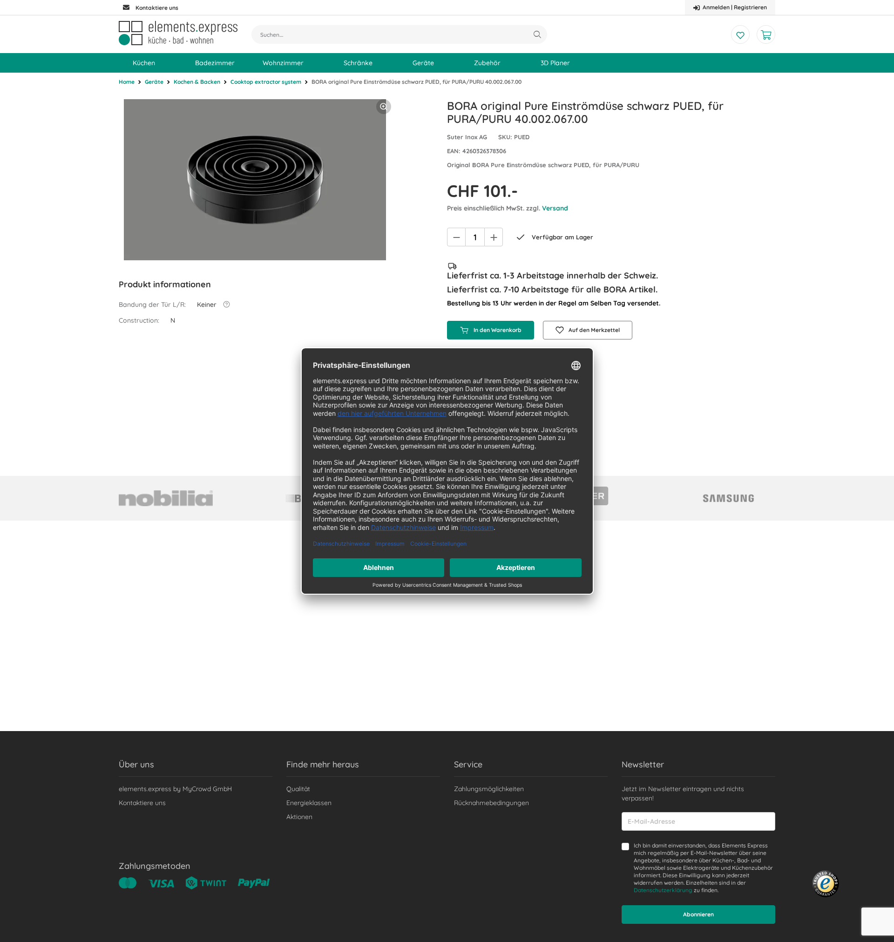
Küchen (144, 63)
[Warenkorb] (766, 34)
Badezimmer (215, 63)
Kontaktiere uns (142, 803)
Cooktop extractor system (265, 81)
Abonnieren (698, 914)
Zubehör (487, 63)
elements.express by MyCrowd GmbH (175, 789)
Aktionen (299, 817)
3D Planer (555, 63)
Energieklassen (309, 803)
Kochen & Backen (197, 81)
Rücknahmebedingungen (491, 803)
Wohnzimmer (283, 63)
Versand (555, 208)
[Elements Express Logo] (178, 33)
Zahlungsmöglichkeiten (489, 789)
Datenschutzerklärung (663, 890)
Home (127, 81)
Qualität (298, 789)
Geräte (423, 63)
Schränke (358, 63)
